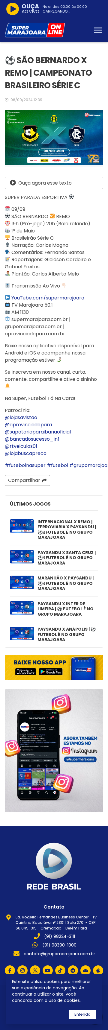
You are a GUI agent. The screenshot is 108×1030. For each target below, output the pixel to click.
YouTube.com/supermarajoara (47, 297)
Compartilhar (24, 480)
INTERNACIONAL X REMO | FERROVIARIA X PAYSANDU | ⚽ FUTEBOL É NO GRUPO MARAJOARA (67, 529)
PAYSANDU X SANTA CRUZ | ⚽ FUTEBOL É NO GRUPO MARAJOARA (67, 558)
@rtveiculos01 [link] (21, 446)
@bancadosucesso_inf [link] (32, 439)
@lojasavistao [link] (21, 417)
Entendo (82, 1014)
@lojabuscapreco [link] (25, 453)
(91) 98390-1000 (59, 945)
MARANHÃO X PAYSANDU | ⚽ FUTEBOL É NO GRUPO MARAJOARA (66, 583)
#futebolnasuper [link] (25, 465)
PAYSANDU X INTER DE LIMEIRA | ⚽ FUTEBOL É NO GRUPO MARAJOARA (66, 609)
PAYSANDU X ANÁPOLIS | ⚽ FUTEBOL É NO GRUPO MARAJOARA (67, 635)
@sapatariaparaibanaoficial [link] (38, 431)
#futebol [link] (57, 465)
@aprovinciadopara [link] (28, 424)
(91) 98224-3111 (59, 936)
